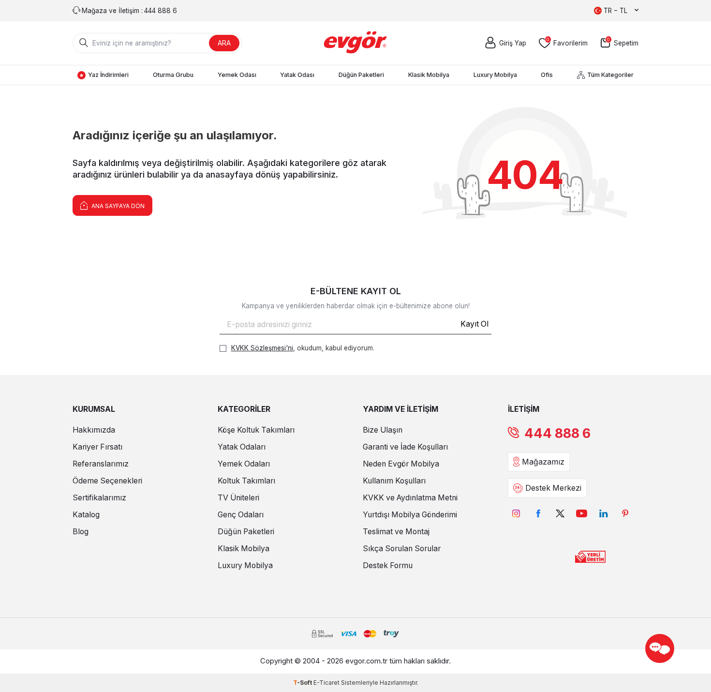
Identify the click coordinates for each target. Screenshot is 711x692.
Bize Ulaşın (382, 430)
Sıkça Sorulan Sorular (402, 548)
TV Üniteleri (238, 497)
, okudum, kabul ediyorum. (302, 348)
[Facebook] (538, 513)
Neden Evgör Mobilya (401, 463)
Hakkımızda (94, 430)
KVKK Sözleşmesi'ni (262, 348)
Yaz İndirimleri (108, 74)
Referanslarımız (101, 463)
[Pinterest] (625, 513)
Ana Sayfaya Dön (117, 206)
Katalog (86, 514)
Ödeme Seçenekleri (107, 480)
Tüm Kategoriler (610, 74)
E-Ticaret (326, 682)
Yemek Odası (237, 74)
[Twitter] (559, 513)
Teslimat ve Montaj (396, 531)
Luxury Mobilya (495, 74)
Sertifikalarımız (99, 497)
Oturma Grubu (173, 74)
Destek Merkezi (553, 488)
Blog (81, 531)
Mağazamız (543, 461)
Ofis (547, 74)
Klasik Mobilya (428, 74)
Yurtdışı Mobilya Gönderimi (410, 514)
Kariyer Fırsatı (97, 446)
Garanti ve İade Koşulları (405, 446)
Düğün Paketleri (361, 74)
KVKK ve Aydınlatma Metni (410, 497)
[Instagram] (516, 513)
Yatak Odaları (242, 446)
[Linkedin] (603, 513)
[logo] (356, 43)
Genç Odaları (241, 514)
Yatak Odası (297, 74)
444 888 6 (557, 433)
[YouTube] (581, 513)
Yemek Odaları (244, 463)
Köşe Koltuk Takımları (256, 430)
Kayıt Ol (474, 324)
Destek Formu (388, 565)
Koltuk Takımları (246, 480)
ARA (224, 43)
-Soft (303, 682)
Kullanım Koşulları (394, 480)
